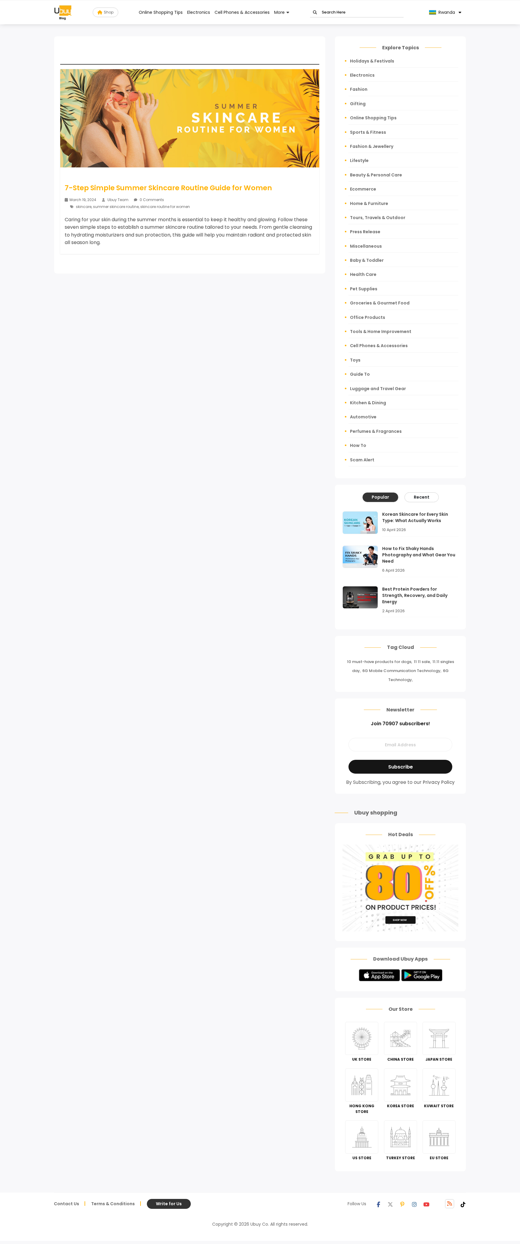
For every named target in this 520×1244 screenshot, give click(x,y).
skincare (83, 206)
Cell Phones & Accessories (242, 12)
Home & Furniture (369, 203)
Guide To (360, 374)
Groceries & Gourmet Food (380, 303)
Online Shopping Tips (161, 12)
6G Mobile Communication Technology (401, 671)
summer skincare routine (116, 206)
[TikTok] (463, 1204)
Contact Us (66, 1204)
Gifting (358, 104)
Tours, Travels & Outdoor (377, 218)
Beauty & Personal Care (376, 175)
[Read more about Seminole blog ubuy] (63, 12)
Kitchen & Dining (368, 403)
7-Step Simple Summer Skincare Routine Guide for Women (168, 187)
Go (314, 12)
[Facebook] (378, 1204)
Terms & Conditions (113, 1204)
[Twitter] (390, 1204)
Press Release (365, 232)
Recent (421, 497)
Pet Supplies (363, 289)
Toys (355, 360)
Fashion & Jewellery (371, 146)
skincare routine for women (165, 206)
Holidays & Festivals (372, 61)
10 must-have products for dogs (379, 662)
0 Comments (151, 199)
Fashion (358, 89)
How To (358, 445)
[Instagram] (414, 1204)
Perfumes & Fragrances (376, 431)
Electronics (198, 12)
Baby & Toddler (367, 260)
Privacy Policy (439, 782)
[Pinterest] (402, 1204)
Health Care (363, 274)
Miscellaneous (366, 246)
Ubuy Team (117, 199)
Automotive (363, 417)
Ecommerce (363, 189)
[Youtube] (426, 1204)
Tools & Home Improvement (380, 332)
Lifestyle (359, 160)
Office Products (367, 317)
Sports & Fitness (368, 132)
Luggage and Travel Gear (378, 389)
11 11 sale (422, 662)
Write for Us (169, 1204)
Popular (380, 497)
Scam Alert (362, 460)
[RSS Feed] (449, 1203)
